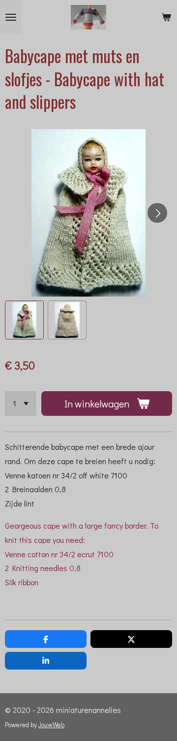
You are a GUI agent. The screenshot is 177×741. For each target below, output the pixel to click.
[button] (24, 320)
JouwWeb (51, 724)
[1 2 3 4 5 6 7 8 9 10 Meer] (20, 403)
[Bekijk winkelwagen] (166, 17)
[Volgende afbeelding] (157, 213)
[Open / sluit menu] (11, 17)
